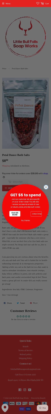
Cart (47, 3)
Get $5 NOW (14, 213)
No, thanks (25, 220)
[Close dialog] (46, 187)
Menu (8, 3)
